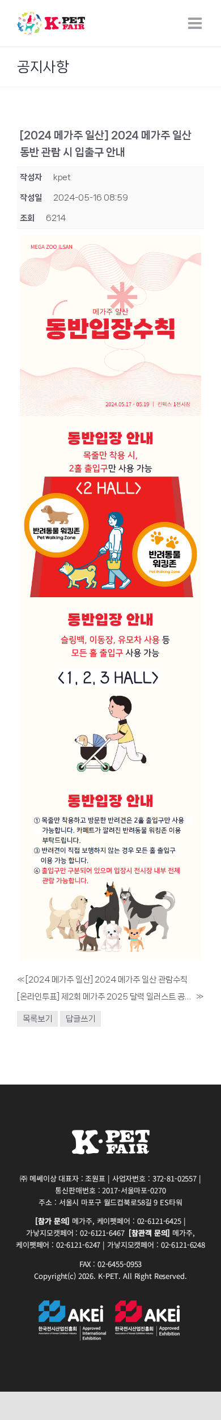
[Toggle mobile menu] (196, 23)
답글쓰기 (80, 1018)
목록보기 (37, 1018)
